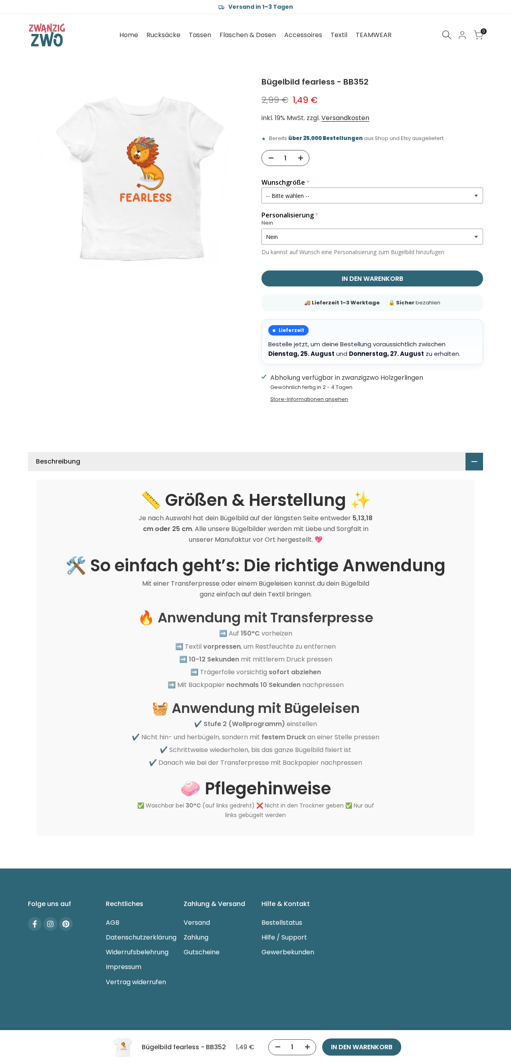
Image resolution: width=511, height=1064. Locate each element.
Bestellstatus (281, 922)
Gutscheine (202, 952)
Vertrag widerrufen (136, 982)
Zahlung (196, 937)
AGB (112, 922)
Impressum (123, 966)
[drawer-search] (446, 34)
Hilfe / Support (284, 937)
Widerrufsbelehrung (137, 952)
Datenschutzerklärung (141, 937)
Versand (197, 922)
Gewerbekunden (287, 952)
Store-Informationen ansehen (309, 399)
